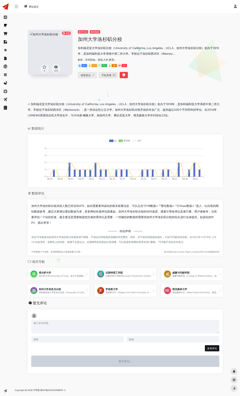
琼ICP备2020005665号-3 (53, 390)
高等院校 (95, 32)
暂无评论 (40, 303)
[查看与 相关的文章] (29, 104)
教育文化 (83, 32)
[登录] (235, 6)
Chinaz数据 (184, 206)
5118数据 (150, 206)
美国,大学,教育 (106, 59)
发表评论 (212, 348)
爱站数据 (166, 206)
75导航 (36, 390)
